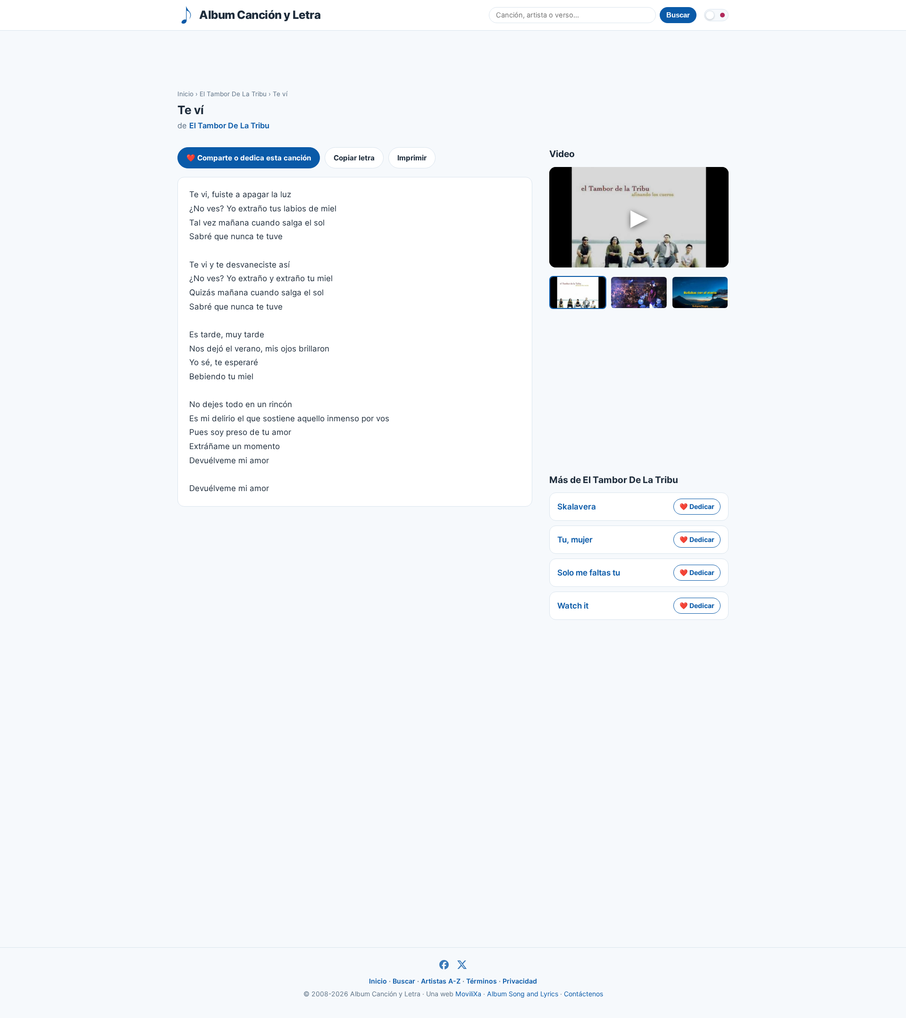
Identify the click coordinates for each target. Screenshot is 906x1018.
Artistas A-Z (441, 981)
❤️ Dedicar (697, 506)
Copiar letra (354, 157)
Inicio (185, 94)
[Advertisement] (453, 59)
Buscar (404, 981)
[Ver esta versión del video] (577, 292)
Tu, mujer (575, 539)
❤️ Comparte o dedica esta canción (248, 157)
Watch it (572, 605)
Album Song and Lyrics (522, 994)
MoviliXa (468, 994)
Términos (481, 981)
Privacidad (520, 981)
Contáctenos (583, 994)
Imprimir (412, 157)
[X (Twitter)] (462, 964)
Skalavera (576, 506)
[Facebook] (444, 964)
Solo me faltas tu (588, 572)
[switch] (716, 15)
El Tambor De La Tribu (233, 94)
